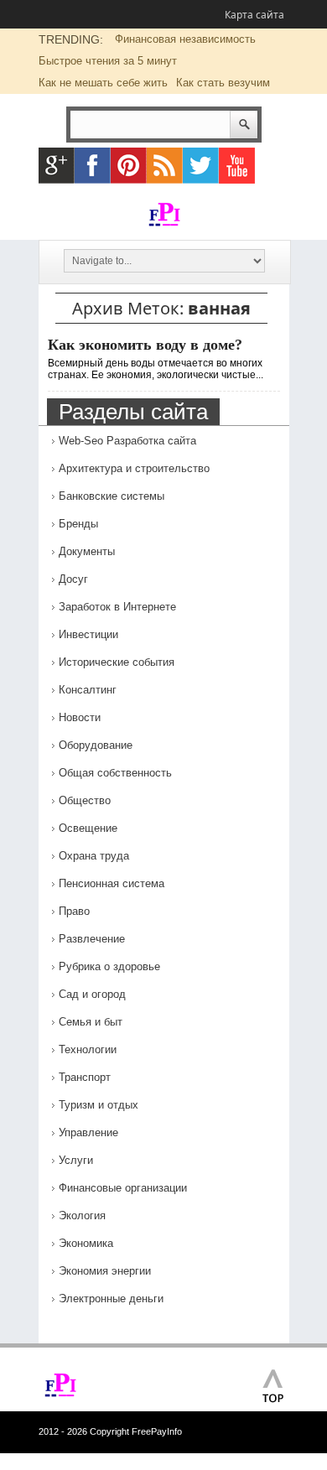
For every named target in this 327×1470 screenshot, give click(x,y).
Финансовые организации (123, 1188)
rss (165, 166)
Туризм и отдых (98, 1105)
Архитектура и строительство (134, 468)
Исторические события (116, 662)
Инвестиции (88, 634)
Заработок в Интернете (117, 606)
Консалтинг (88, 689)
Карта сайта (254, 15)
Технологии (88, 1049)
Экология (82, 1215)
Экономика (86, 1243)
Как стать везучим (223, 82)
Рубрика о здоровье (109, 966)
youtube (237, 166)
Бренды (78, 523)
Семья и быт (90, 1021)
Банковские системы (111, 496)
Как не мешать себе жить (103, 82)
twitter (201, 166)
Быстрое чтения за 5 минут (108, 61)
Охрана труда (94, 855)
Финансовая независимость (185, 39)
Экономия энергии (105, 1271)
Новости (80, 717)
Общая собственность (115, 772)
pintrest (129, 166)
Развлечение (92, 938)
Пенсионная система (111, 883)
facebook (93, 166)
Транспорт (85, 1077)
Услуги (76, 1160)
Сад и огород (92, 994)
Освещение (88, 828)
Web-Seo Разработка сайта (127, 440)
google (57, 166)
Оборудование (95, 745)
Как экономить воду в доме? (145, 344)
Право (74, 911)
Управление (88, 1132)
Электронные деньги (111, 1298)
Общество (85, 800)
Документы (87, 551)
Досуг (73, 579)
